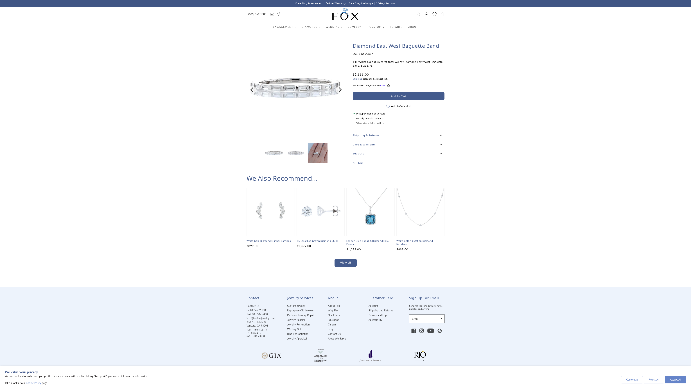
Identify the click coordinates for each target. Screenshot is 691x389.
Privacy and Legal (378, 315)
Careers (332, 324)
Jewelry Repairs (296, 319)
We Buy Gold (294, 329)
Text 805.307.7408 (257, 314)
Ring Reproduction (297, 333)
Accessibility (375, 319)
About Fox (334, 305)
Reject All (654, 379)
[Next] (340, 90)
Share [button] (360, 163)
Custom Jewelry (296, 305)
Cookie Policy (33, 382)
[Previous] (252, 90)
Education (333, 319)
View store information (370, 123)
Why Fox (333, 310)
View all (345, 262)
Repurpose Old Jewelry (300, 310)
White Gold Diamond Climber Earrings (269, 240)
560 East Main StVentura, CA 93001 (257, 324)
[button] (419, 14)
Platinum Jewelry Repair (301, 315)
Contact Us (253, 305)
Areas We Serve (337, 338)
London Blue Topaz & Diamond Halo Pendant (367, 242)
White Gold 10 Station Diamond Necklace (414, 242)
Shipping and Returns (381, 310)
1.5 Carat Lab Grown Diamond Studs (318, 240)
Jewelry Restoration (298, 324)
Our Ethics (334, 315)
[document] (296, 90)
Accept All (675, 379)
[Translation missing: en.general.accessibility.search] (272, 14)
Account (373, 305)
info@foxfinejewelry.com (261, 318)
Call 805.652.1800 (257, 310)
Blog (330, 329)
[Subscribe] (440, 319)
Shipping (357, 78)
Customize (632, 379)
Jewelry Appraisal (297, 338)
